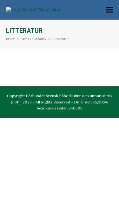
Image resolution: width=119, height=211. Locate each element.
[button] (109, 10)
